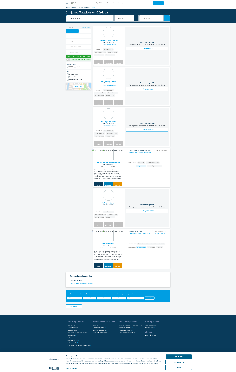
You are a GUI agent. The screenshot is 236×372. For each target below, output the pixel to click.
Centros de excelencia (98, 327)
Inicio (67, 7)
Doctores (73, 7)
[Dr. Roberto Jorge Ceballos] (108, 32)
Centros (85, 31)
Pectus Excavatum (119, 298)
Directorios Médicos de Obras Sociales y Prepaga (130, 325)
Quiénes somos (71, 325)
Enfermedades (111, 3)
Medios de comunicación (151, 325)
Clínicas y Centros (123, 3)
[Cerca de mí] (136, 18)
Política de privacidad (72, 338)
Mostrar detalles (71, 368)
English (154, 335)
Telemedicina (73, 77)
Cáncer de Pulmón (74, 298)
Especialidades (100, 3)
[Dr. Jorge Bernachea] (108, 113)
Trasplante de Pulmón (135, 298)
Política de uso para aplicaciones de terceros (78, 345)
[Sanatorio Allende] (108, 235)
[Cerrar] (167, 294)
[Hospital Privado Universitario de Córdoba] (108, 154)
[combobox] (91, 18)
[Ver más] (122, 30)
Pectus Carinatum (104, 298)
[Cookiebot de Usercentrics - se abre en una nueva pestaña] (54, 368)
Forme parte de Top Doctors (100, 332)
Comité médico (71, 335)
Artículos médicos (149, 327)
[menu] (67, 3)
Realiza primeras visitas (76, 79)
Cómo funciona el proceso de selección (77, 332)
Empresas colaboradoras (99, 330)
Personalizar (177, 362)
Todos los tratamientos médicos (127, 332)
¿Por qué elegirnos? (72, 327)
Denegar (178, 367)
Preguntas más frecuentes (125, 330)
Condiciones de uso (72, 340)
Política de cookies (72, 343)
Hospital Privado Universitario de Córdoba (108, 163)
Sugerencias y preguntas (125, 327)
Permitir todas (178, 356)
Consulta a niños (74, 74)
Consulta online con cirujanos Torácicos (81, 283)
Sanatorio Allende (108, 243)
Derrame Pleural (89, 298)
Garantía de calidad (72, 330)
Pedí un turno (158, 3)
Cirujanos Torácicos (83, 7)
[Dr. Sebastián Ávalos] (108, 73)
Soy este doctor (148, 48)
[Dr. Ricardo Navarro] (108, 195)
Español (147, 335)
